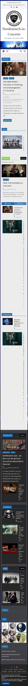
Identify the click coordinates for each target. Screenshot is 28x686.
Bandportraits (6, 452)
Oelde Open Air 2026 (22, 595)
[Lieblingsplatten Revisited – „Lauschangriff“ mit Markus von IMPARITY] (8, 516)
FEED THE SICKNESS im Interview (13, 184)
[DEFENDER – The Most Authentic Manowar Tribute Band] (10, 492)
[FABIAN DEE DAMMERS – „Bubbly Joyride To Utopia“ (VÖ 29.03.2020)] (8, 324)
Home (6, 669)
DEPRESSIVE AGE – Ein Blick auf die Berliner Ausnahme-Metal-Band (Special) (13, 459)
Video (15, 671)
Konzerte (11, 78)
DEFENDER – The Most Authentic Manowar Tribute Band (21, 490)
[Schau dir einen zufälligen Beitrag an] (24, 51)
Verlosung (10, 671)
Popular (8, 203)
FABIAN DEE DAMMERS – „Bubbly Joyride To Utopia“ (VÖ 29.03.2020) (18, 323)
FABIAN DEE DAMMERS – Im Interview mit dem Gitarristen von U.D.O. (23, 256)
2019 (5, 99)
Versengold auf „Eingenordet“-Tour (16, 5)
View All (23, 158)
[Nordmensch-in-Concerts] (3, 51)
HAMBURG (14, 99)
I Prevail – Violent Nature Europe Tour (22, 578)
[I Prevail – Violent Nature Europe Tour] (11, 581)
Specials (13, 452)
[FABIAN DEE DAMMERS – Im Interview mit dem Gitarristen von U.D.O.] (12, 226)
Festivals (16, 669)
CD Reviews (4, 671)
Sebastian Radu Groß (14, 467)
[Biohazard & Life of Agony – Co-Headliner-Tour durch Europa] (10, 553)
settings (20, 680)
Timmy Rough (6, 102)
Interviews (6, 179)
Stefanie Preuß (13, 189)
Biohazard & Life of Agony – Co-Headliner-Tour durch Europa (21, 550)
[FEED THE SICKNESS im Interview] (14, 170)
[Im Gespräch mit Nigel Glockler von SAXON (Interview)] (10, 533)
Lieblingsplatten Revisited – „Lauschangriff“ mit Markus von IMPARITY (20, 515)
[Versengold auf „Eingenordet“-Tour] (12, 142)
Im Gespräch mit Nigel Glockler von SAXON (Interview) (21, 530)
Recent (21, 203)
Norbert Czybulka (16, 94)
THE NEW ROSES (16, 101)
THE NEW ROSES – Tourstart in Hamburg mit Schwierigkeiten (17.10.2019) (18, 211)
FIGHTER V (9, 99)
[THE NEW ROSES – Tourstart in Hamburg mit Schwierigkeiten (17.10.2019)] (8, 209)
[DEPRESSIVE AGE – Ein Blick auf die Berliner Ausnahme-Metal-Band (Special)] (14, 445)
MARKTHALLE (20, 99)
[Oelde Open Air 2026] (11, 598)
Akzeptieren (5, 683)
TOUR (11, 102)
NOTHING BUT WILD (7, 101)
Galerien (5, 78)
